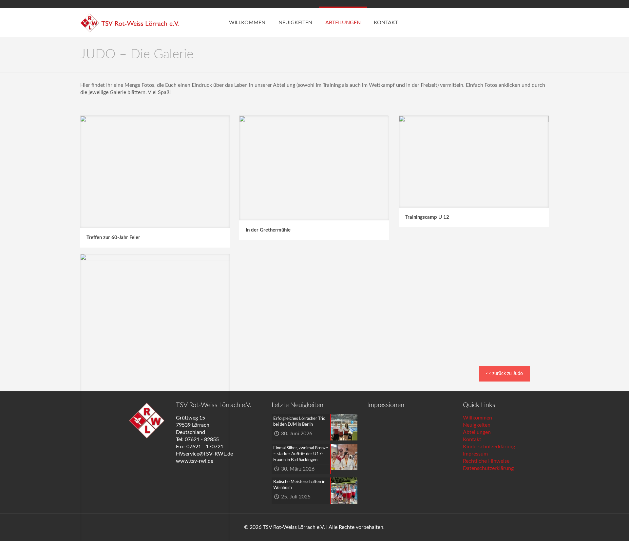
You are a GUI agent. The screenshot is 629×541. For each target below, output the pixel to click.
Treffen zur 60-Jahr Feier (113, 237)
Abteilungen (477, 432)
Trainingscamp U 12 (427, 217)
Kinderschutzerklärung (489, 446)
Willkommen (477, 417)
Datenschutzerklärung (488, 468)
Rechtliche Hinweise (486, 461)
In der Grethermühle (268, 230)
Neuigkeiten (476, 425)
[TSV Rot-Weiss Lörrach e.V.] (129, 22)
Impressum (475, 454)
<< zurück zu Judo (504, 373)
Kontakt (472, 439)
